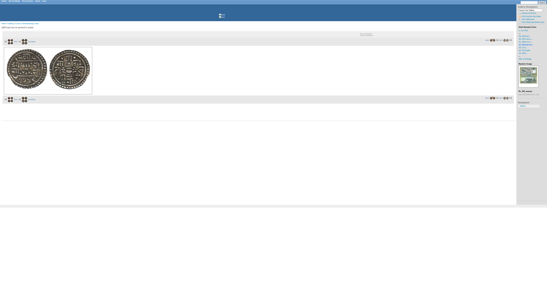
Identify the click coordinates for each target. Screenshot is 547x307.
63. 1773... (523, 48)
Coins (18, 24)
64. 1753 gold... (525, 50)
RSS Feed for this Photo (531, 16)
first (15, 42)
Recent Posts (27, 1)
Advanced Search (529, 13)
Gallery (11, 24)
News (38, 1)
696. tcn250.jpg (525, 59)
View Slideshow (528, 19)
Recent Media (14, 1)
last (500, 40)
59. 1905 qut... (524, 36)
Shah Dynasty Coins (30, 24)
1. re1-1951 (523, 31)
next (487, 40)
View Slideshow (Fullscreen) (533, 22)
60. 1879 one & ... (526, 39)
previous (31, 42)
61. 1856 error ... (525, 42)
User (44, 1)
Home (4, 1)
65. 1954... (523, 53)
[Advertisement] (260, 11)
